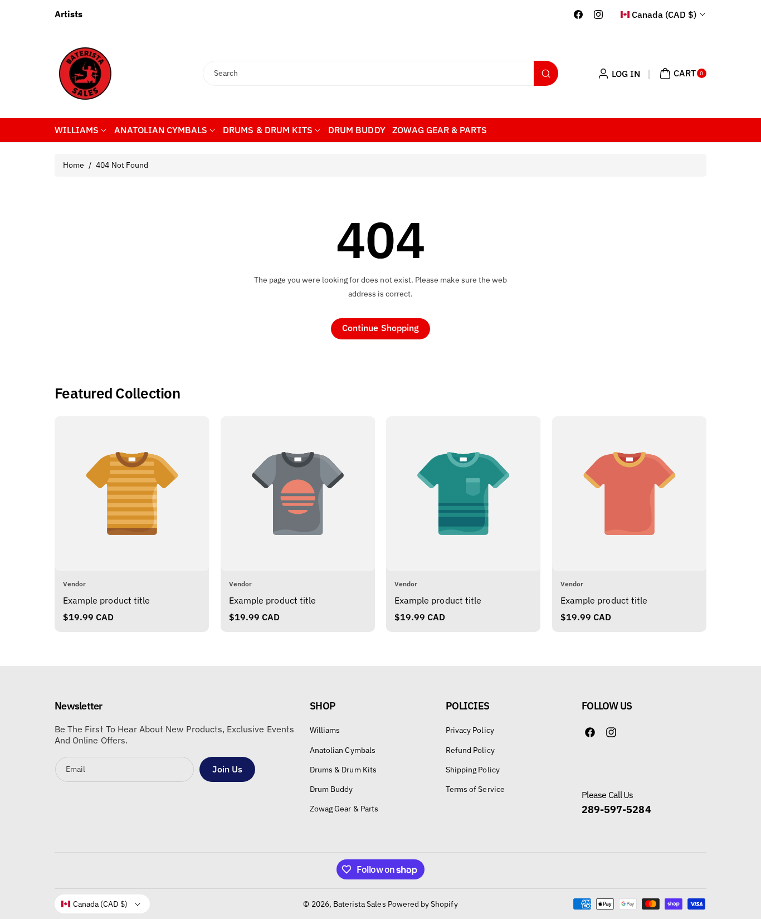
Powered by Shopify (423, 904)
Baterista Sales (359, 904)
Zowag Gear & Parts (344, 809)
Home (73, 165)
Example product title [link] (106, 600)
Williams (325, 731)
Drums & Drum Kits (343, 770)
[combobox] (381, 73)
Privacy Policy (470, 731)
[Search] (546, 73)
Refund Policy (470, 750)
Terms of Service (475, 789)
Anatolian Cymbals (342, 750)
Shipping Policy (473, 770)
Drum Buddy (331, 789)
